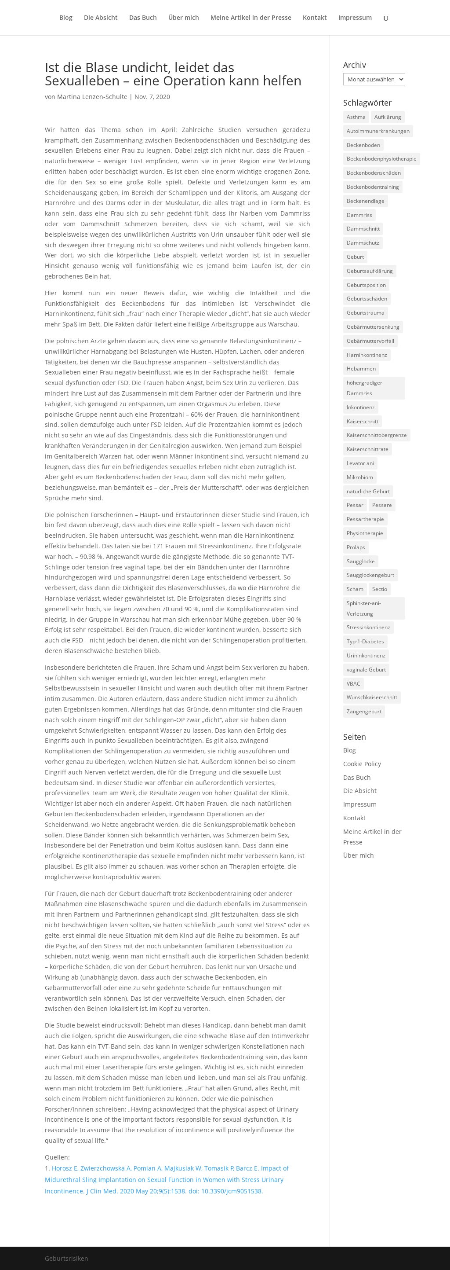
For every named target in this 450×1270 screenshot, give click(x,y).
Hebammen (361, 368)
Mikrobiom (360, 477)
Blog (66, 18)
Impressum (355, 18)
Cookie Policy (362, 764)
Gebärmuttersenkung (373, 326)
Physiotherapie (365, 533)
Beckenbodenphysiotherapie (382, 158)
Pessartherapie (365, 519)
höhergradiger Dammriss (364, 388)
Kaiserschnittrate (367, 449)
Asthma (356, 117)
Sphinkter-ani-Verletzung (364, 608)
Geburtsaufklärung (370, 271)
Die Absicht (101, 18)
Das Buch (143, 18)
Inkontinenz (361, 407)
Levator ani (360, 463)
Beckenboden (363, 145)
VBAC (353, 683)
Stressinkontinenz (368, 627)
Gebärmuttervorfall (370, 341)
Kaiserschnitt (362, 421)
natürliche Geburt (368, 491)
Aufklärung (387, 117)
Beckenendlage (366, 201)
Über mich (183, 18)
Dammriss (359, 215)
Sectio (379, 589)
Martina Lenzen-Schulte (92, 96)
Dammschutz (363, 242)
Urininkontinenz (366, 655)
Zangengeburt (364, 711)
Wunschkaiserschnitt (372, 697)
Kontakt (315, 18)
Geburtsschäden (367, 298)
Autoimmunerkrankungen (378, 131)
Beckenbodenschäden (374, 172)
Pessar (355, 505)
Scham (355, 589)
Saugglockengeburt (370, 575)
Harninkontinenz (367, 355)
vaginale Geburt (366, 669)
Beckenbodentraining (373, 187)
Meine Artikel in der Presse (250, 18)
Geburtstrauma (366, 312)
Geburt (355, 257)
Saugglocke (361, 561)
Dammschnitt (363, 228)
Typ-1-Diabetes (365, 641)
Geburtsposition (366, 285)
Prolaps (356, 547)
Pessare (382, 505)
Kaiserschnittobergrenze (377, 435)
